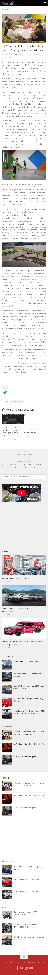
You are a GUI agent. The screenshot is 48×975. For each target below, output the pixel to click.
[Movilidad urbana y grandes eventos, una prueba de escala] (7, 940)
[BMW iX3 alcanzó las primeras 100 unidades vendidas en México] (7, 689)
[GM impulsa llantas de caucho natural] (35, 420)
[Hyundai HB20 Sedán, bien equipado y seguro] (7, 870)
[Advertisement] (24, 525)
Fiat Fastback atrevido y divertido (26, 879)
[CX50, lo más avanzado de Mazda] (7, 894)
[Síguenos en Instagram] (26, 968)
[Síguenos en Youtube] (30, 968)
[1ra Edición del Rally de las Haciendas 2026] (7, 747)
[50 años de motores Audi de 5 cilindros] (24, 565)
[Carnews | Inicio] (13, 3)
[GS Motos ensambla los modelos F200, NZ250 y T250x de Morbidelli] (7, 928)
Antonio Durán (11, 55)
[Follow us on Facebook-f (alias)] (17, 968)
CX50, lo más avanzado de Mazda (25, 891)
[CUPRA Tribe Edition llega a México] (7, 665)
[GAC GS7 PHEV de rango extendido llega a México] (7, 702)
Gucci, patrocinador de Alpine (24, 756)
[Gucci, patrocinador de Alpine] (7, 760)
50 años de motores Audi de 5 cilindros (16, 578)
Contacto (41, 962)
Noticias (5, 9)
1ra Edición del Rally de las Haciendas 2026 (29, 744)
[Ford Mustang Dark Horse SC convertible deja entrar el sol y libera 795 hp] (7, 714)
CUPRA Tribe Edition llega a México (26, 661)
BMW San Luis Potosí (17, 401)
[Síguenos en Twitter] (22, 968)
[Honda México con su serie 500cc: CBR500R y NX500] (7, 915)
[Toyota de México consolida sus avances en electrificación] (24, 595)
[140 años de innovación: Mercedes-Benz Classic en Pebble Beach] (7, 735)
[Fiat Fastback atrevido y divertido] (7, 882)
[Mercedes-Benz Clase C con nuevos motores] (7, 677)
